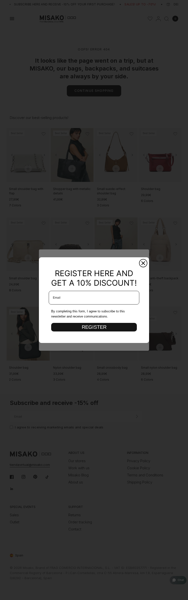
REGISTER (94, 327)
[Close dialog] (143, 263)
